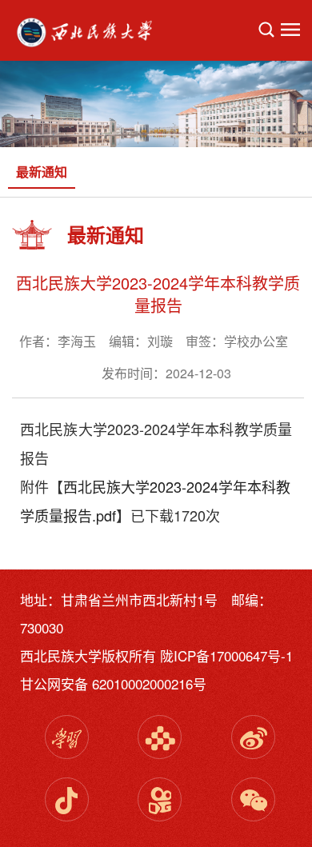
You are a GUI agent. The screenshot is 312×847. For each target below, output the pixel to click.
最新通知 (41, 171)
